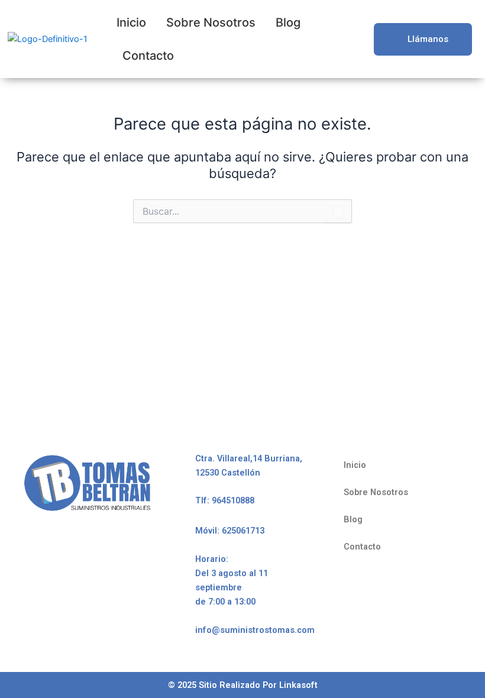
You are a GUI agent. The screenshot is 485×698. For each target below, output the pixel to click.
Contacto (148, 56)
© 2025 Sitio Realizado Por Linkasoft (243, 685)
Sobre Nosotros (211, 22)
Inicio (131, 22)
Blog (288, 22)
